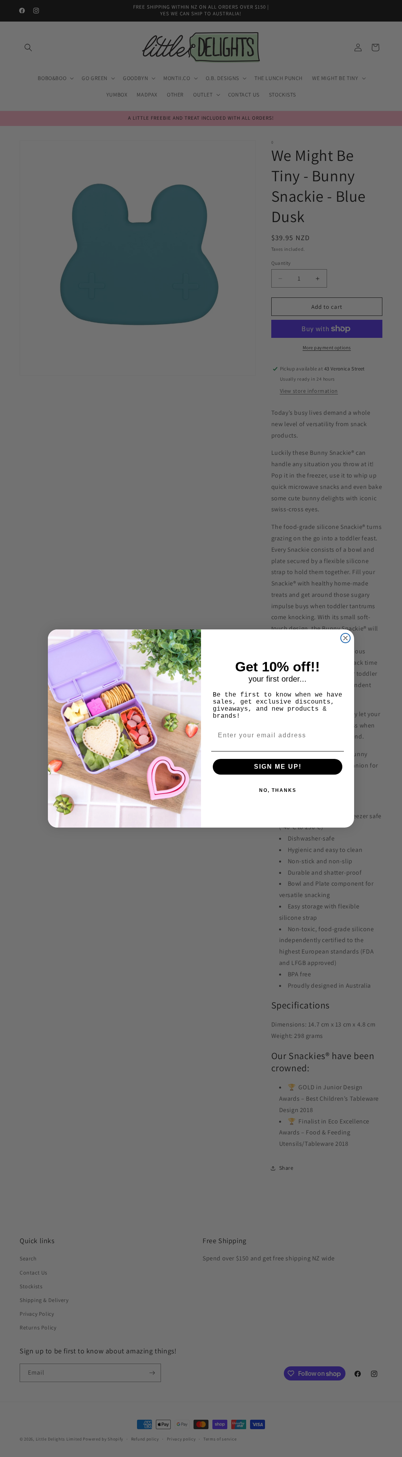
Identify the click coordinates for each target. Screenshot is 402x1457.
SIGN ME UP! (278, 766)
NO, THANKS (277, 790)
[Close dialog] (345, 638)
